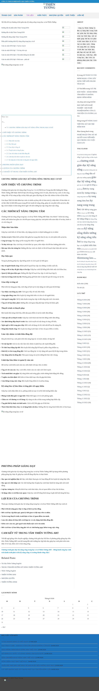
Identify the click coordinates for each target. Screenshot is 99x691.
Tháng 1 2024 (82, 379)
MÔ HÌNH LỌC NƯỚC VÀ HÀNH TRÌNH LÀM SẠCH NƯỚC (22, 653)
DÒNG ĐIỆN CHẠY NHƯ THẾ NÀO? (14, 661)
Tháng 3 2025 (82, 351)
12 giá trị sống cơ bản (87, 157)
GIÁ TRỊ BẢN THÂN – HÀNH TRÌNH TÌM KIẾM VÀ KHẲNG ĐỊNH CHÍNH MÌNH (87, 93)
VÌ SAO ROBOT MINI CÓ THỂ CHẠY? (15, 642)
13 (43, 611)
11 (14, 611)
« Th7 (3, 627)
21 (58, 615)
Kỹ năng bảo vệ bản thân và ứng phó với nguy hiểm (23, 160)
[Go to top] (95, 688)
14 (58, 611)
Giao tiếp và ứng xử (14, 147)
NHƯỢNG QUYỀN (56, 15)
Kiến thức (42, 15)
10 (2, 611)
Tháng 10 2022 (82, 402)
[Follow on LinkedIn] (17, 687)
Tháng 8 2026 (82, 300)
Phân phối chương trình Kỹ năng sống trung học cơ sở (18, 41)
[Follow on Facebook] (4, 687)
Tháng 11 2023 (82, 387)
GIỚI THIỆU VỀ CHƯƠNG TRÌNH (14, 132)
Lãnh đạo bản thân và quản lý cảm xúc (19, 156)
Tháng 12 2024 (82, 363)
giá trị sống (91, 185)
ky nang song (88, 192)
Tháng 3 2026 (82, 319)
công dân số (90, 173)
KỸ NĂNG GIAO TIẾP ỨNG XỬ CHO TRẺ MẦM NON (87, 124)
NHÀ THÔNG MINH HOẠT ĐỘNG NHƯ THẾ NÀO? (19, 650)
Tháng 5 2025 (82, 343)
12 (29, 611)
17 (2, 615)
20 (43, 615)
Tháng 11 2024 (82, 367)
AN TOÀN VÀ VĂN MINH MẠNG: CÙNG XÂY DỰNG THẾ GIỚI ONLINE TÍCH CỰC (87, 79)
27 (43, 619)
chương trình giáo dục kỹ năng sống (86, 165)
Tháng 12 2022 (82, 395)
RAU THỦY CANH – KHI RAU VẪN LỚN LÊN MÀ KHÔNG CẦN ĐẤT (25, 646)
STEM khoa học (88, 252)
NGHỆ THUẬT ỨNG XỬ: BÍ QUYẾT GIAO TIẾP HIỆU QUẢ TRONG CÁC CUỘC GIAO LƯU (87, 139)
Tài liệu (30, 15)
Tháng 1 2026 (82, 327)
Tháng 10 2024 (82, 371)
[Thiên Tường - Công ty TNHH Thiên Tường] (49, 8)
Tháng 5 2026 (82, 312)
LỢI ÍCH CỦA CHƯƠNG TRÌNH (14, 168)
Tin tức (79, 287)
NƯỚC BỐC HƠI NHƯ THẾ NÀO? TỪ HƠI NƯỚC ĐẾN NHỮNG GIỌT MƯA (28, 665)
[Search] (97, 15)
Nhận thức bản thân (14, 141)
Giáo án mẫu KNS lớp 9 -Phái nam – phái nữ (15, 59)
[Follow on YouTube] (96, 1)
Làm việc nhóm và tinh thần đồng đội (19, 153)
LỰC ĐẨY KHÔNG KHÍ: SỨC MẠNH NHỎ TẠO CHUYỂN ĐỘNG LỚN (26, 669)
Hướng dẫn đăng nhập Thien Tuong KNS (14, 37)
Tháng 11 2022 (82, 398)
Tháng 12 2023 (82, 383)
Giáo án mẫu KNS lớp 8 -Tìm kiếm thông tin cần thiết (17, 55)
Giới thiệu (70, 15)
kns (85, 188)
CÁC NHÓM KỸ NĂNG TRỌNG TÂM (16, 136)
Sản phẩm (18, 15)
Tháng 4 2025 (82, 347)
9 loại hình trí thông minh (84, 154)
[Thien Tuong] (7, 680)
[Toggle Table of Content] (3, 122)
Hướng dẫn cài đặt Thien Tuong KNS (13, 32)
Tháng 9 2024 (82, 375)
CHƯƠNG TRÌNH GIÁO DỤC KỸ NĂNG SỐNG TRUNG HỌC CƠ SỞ (31, 127)
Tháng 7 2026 (82, 304)
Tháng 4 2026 (82, 316)
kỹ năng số (93, 216)
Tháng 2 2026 (82, 323)
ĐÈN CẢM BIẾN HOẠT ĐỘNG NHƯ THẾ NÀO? (18, 657)
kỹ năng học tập (83, 213)
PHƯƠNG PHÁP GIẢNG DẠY (13, 164)
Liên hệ (80, 15)
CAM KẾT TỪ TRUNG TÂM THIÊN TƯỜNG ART (20, 172)
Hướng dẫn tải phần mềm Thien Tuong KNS (15, 28)
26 (29, 619)
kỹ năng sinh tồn (85, 216)
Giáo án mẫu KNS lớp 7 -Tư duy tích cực (14, 50)
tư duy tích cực (80, 269)
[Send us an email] (92, 1)
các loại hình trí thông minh (89, 170)
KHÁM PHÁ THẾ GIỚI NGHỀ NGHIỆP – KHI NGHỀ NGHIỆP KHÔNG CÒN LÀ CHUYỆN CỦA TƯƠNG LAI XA (87, 109)
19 (29, 615)
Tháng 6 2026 (82, 308)
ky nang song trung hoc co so (86, 205)
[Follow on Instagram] (7, 687)
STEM (81, 252)
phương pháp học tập (86, 249)
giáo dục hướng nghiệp (84, 177)
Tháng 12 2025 (82, 331)
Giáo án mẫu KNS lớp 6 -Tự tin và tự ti (13, 46)
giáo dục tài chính (82, 185)
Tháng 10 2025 (82, 339)
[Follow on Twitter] (9, 687)
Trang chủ (6, 15)
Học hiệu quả (12, 144)
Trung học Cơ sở (32, 190)
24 (2, 619)
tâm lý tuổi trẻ (92, 267)
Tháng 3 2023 (82, 391)
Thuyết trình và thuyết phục (16, 150)
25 (14, 619)
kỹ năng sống (82, 219)
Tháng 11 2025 (82, 335)
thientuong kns (85, 257)
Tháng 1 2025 (82, 359)
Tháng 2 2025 (82, 355)
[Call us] (94, 1)
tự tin (85, 269)
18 (14, 615)
